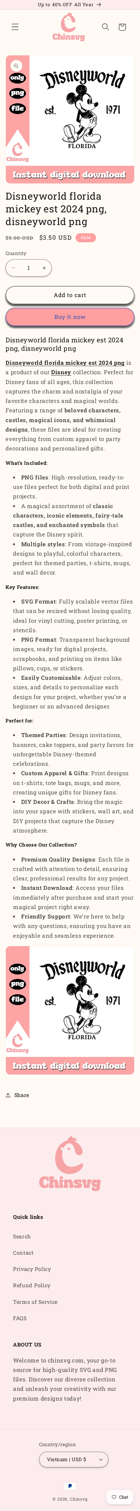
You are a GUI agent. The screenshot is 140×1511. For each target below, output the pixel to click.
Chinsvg (79, 1499)
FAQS (20, 1318)
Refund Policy (31, 1285)
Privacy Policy (32, 1268)
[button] (15, 27)
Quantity (16, 253)
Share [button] (21, 1094)
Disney (61, 372)
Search (22, 1236)
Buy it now (70, 317)
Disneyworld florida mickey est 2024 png (65, 362)
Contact (23, 1252)
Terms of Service (35, 1301)
